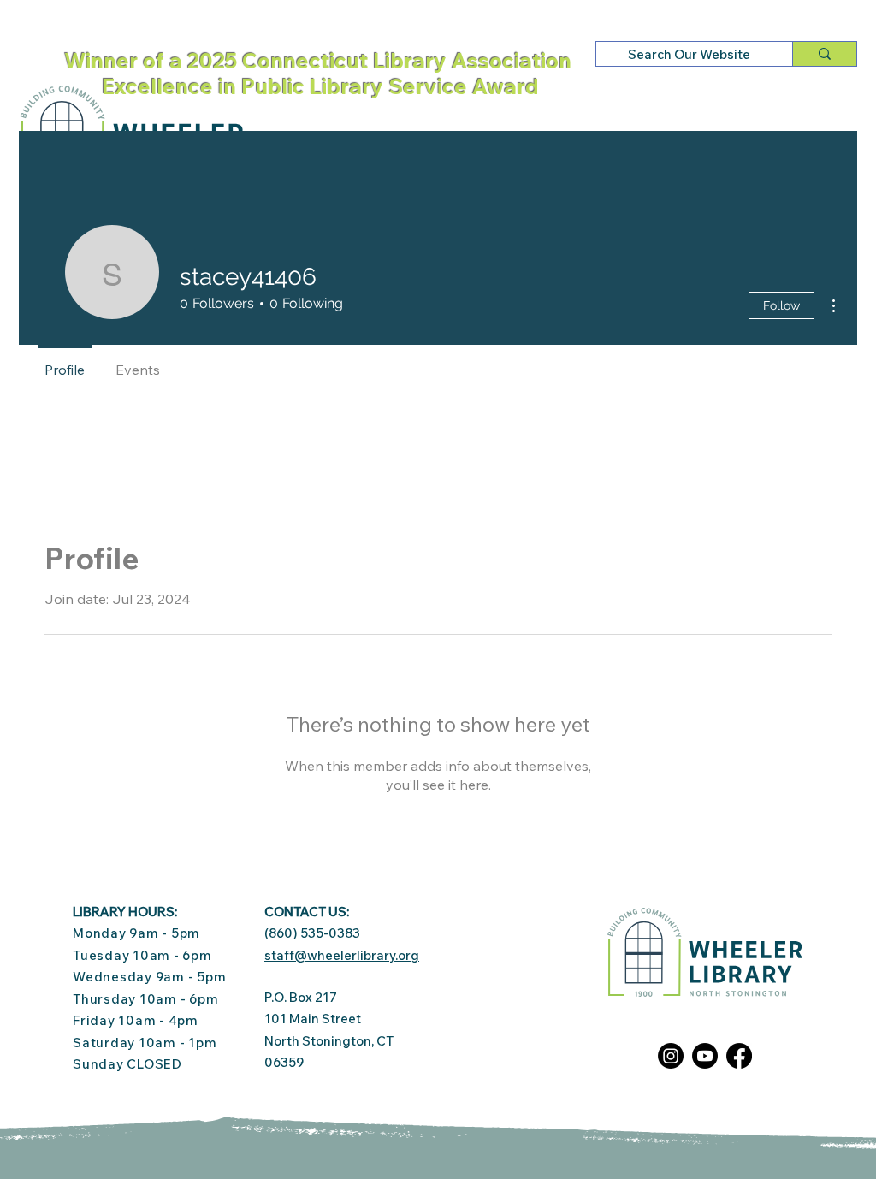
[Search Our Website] (824, 54)
